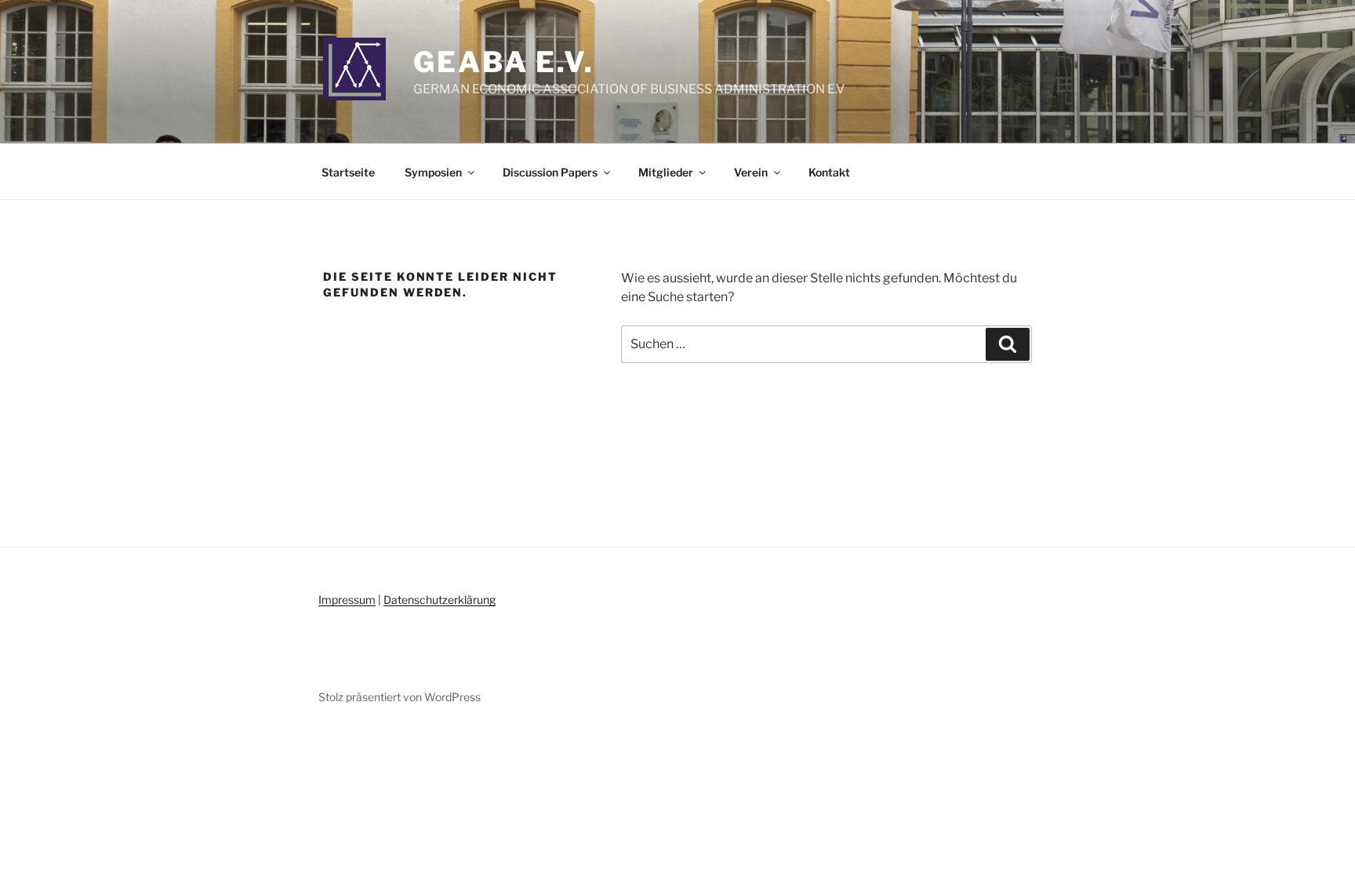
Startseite (348, 172)
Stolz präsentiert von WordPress (399, 696)
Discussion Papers (550, 172)
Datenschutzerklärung (439, 599)
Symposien (433, 172)
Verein (751, 172)
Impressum (347, 599)
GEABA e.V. (503, 62)
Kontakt (829, 172)
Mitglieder (665, 172)
